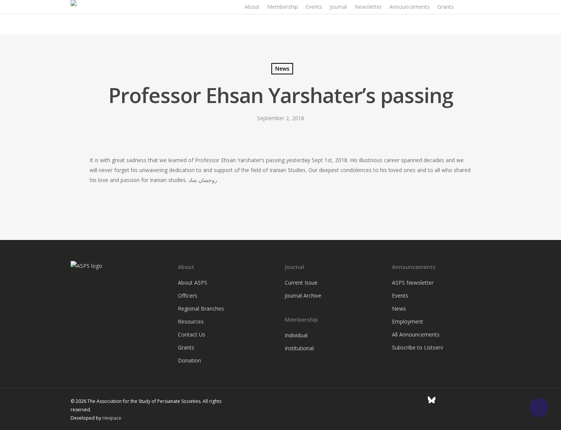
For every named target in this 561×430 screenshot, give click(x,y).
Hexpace (111, 418)
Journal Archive (303, 295)
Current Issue (301, 282)
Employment (407, 321)
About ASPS (192, 282)
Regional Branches (201, 308)
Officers (187, 295)
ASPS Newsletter (413, 282)
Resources (191, 321)
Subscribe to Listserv (417, 347)
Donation (189, 360)
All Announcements (416, 334)
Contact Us (191, 334)
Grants (186, 347)
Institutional (299, 348)
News (282, 68)
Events (400, 295)
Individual (296, 335)
